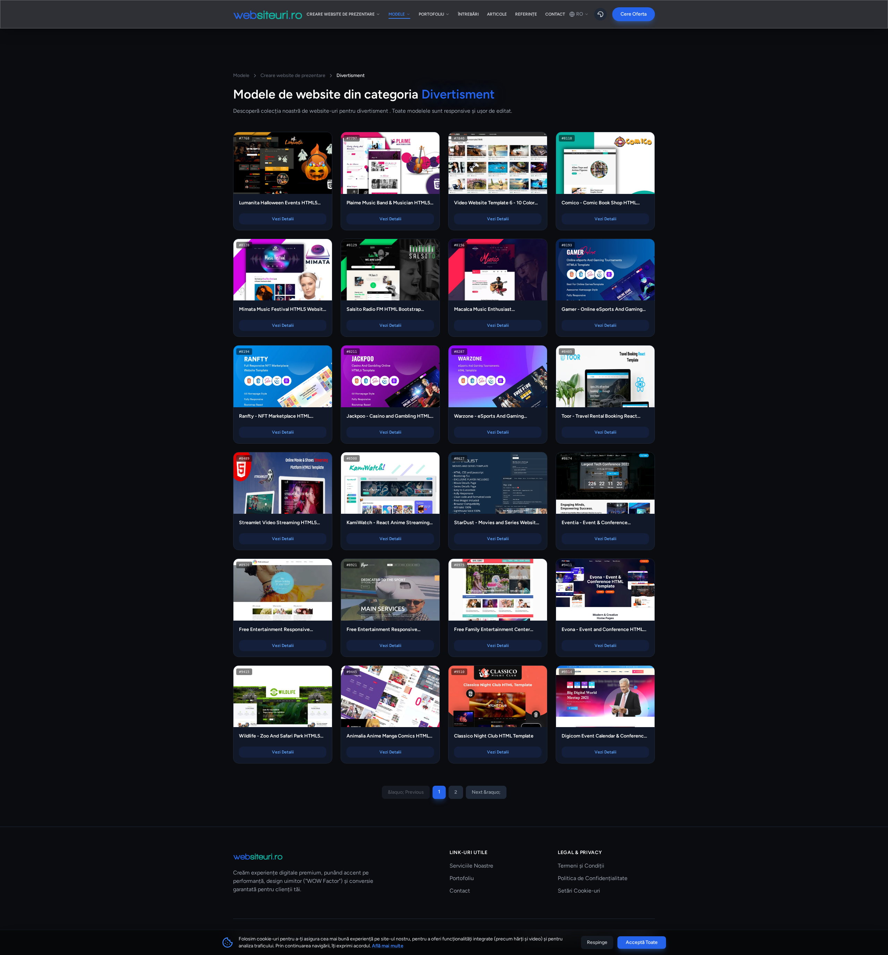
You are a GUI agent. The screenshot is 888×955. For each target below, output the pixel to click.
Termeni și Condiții (581, 865)
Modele (241, 75)
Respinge (597, 942)
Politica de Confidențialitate (592, 878)
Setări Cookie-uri (579, 890)
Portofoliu (462, 878)
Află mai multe (387, 946)
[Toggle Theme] (600, 14)
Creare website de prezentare (293, 75)
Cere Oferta (634, 14)
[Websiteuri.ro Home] (267, 14)
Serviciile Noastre (471, 865)
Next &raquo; (486, 792)
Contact (460, 890)
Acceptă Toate (642, 942)
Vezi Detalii (286, 167)
